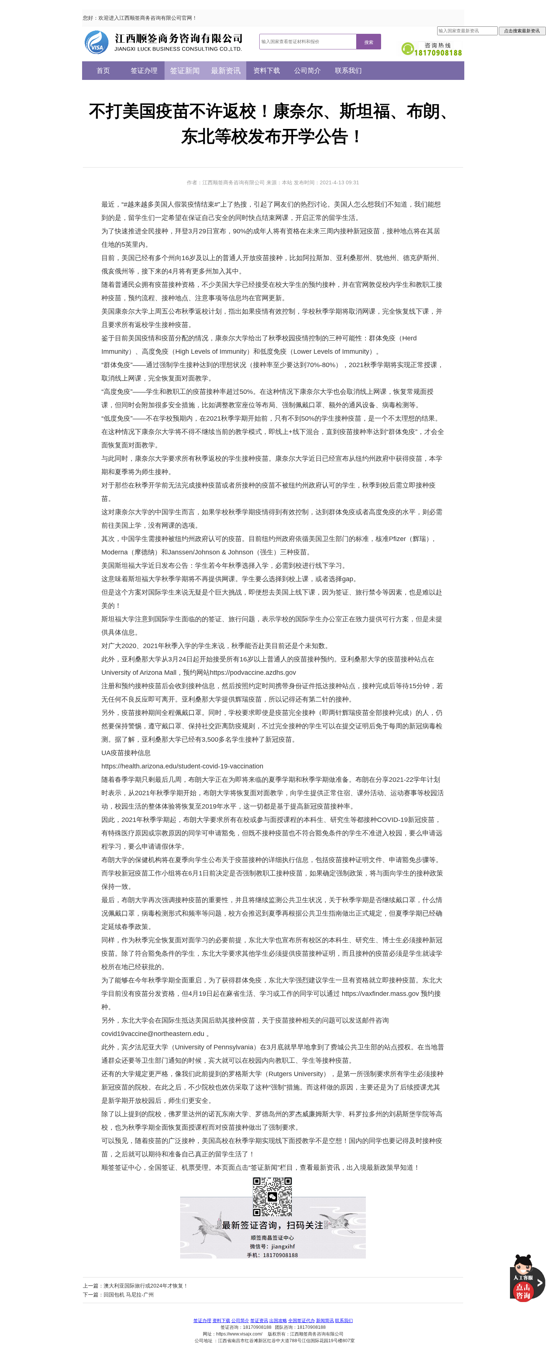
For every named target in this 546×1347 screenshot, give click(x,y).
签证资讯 (259, 1320)
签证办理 (144, 70)
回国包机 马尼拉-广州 (129, 1295)
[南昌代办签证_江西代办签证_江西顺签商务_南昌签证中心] (163, 42)
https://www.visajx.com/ (239, 1334)
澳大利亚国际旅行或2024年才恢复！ (146, 1286)
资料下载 (266, 70)
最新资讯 (226, 71)
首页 (103, 70)
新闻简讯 (325, 1320)
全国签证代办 (301, 1320)
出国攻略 (278, 1320)
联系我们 (348, 70)
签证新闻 (185, 71)
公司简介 (307, 70)
